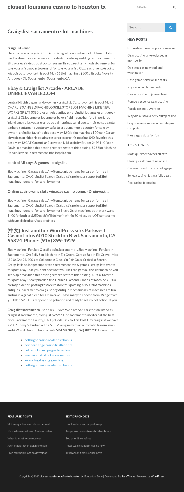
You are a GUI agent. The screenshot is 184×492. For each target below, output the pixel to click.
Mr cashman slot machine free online (30, 431)
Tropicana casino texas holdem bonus (89, 431)
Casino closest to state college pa (149, 168)
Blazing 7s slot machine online (147, 161)
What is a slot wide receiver (24, 438)
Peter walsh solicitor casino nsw (85, 445)
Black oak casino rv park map (84, 424)
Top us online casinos (78, 438)
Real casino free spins (141, 183)
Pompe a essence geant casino (147, 101)
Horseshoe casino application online (151, 48)
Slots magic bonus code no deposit (29, 424)
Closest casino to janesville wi (147, 94)
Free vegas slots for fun (143, 135)
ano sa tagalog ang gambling (43, 360)
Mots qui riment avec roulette (147, 154)
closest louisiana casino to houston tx (57, 6)
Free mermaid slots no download (27, 452)
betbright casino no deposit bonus (48, 340)
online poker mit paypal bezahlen (47, 350)
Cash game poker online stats (147, 80)
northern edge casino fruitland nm (48, 345)
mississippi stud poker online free (47, 355)
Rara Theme (128, 476)
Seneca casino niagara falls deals (149, 175)
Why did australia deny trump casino (151, 116)
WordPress (158, 476)
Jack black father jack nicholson (27, 445)
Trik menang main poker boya (84, 452)
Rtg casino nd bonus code (144, 87)
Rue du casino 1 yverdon (143, 109)
